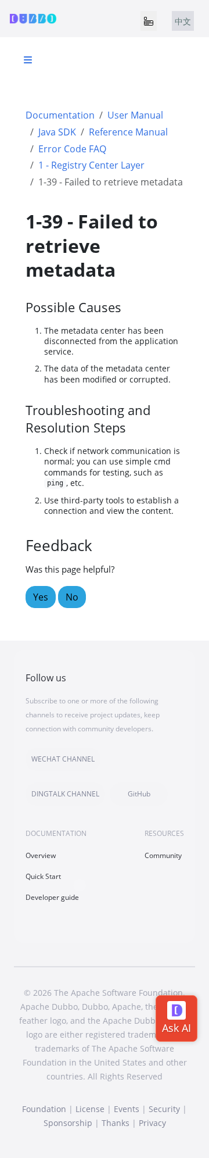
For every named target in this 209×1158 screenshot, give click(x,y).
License (90, 1108)
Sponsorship (68, 1122)
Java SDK (57, 132)
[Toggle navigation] (148, 21)
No (72, 597)
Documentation (60, 115)
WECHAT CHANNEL (63, 759)
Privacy (152, 1122)
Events (126, 1108)
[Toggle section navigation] (28, 60)
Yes (40, 597)
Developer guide (52, 897)
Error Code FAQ (72, 148)
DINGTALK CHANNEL (65, 794)
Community (163, 855)
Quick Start (43, 876)
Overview (41, 855)
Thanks (115, 1122)
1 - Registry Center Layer (91, 165)
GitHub (139, 794)
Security (164, 1108)
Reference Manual (128, 132)
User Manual (135, 115)
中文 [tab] (183, 21)
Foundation (44, 1108)
